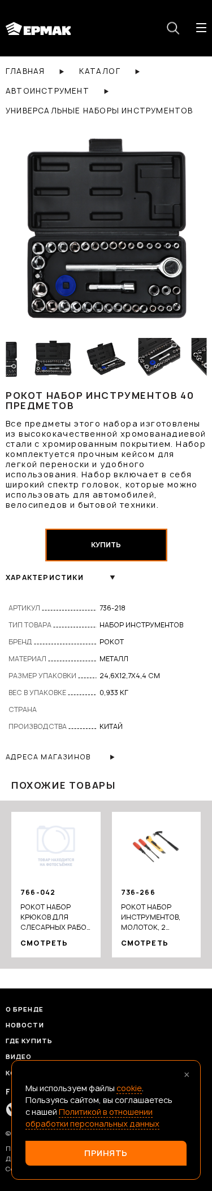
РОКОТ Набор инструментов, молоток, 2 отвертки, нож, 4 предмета (152, 917)
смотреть (44, 943)
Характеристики (45, 577)
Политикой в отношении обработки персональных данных (92, 1117)
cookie (129, 1088)
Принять (106, 1153)
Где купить (29, 1040)
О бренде (25, 1009)
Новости (25, 1025)
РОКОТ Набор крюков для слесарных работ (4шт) (55, 917)
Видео (19, 1056)
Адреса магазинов (48, 757)
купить (106, 545)
